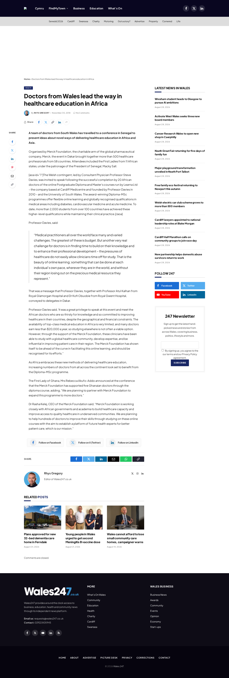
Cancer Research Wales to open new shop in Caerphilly (177, 135)
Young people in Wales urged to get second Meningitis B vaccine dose (83, 538)
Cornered (167, 21)
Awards (154, 600)
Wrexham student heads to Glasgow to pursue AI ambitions (178, 100)
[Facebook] (12, 141)
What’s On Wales (96, 594)
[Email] (12, 176)
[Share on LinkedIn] (59, 122)
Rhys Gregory (41, 113)
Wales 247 (118, 666)
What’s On (115, 8)
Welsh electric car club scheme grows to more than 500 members (179, 204)
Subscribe (180, 362)
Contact (164, 657)
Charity (96, 21)
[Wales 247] (25, 8)
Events (154, 610)
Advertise (140, 21)
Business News (158, 594)
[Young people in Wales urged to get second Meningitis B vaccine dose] (84, 518)
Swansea (83, 21)
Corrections (145, 657)
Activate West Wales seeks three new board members (177, 118)
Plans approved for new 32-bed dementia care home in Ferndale (40, 538)
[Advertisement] (114, 51)
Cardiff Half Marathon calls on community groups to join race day (176, 238)
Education (96, 8)
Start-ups (155, 626)
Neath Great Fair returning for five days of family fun (180, 152)
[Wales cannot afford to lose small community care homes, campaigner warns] (125, 518)
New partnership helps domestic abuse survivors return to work (178, 256)
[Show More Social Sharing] (66, 122)
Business (79, 8)
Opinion (154, 616)
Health (28, 88)
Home (27, 79)
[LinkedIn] (12, 158)
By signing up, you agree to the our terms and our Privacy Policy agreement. (180, 354)
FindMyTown (57, 8)
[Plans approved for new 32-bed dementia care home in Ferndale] (42, 518)
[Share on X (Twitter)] (46, 122)
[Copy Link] (53, 122)
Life (178, 21)
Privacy (127, 657)
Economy (155, 621)
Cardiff (71, 21)
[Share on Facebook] (39, 122)
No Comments (83, 113)
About (74, 657)
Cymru (39, 8)
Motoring (108, 21)
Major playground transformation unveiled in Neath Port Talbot (175, 169)
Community (93, 600)
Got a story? (124, 21)
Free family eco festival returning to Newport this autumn (176, 187)
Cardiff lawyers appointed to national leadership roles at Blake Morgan (177, 221)
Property (153, 21)
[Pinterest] (12, 167)
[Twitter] (12, 150)
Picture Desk (109, 657)
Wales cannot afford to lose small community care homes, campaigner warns (125, 538)
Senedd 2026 (56, 21)
